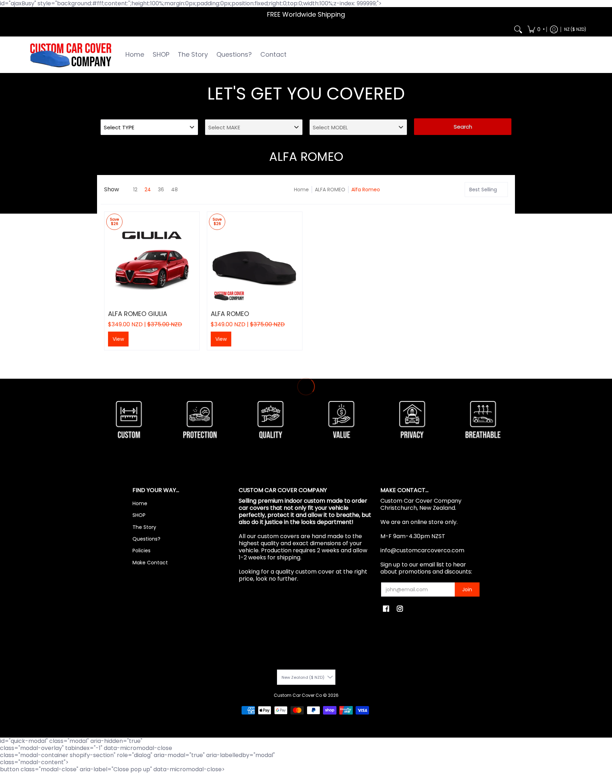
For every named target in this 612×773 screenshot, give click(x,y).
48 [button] (174, 189)
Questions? (146, 538)
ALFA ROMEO (330, 189)
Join (467, 589)
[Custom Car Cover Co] (70, 54)
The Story (144, 527)
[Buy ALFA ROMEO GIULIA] (152, 259)
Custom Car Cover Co (298, 695)
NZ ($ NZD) (575, 29)
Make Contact (150, 562)
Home (301, 189)
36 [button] (161, 189)
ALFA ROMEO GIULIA (137, 313)
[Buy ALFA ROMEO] (255, 259)
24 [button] (147, 189)
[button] (535, 29)
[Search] (518, 29)
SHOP (139, 515)
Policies (141, 550)
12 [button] (135, 189)
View (118, 339)
